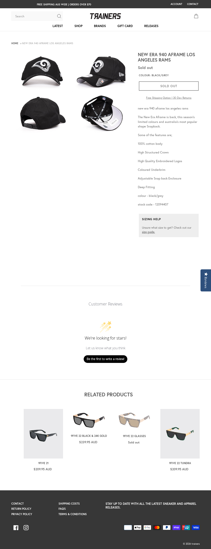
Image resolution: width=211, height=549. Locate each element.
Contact (17, 503)
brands (100, 26)
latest (58, 26)
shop (78, 26)
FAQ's (62, 509)
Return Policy (21, 509)
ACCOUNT (176, 4)
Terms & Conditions (73, 514)
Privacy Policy (21, 514)
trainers (196, 543)
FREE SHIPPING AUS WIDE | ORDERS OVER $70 (64, 4)
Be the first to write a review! (105, 359)
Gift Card (125, 26)
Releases (151, 26)
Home (14, 43)
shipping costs (69, 503)
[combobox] (34, 16)
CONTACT (192, 4)
